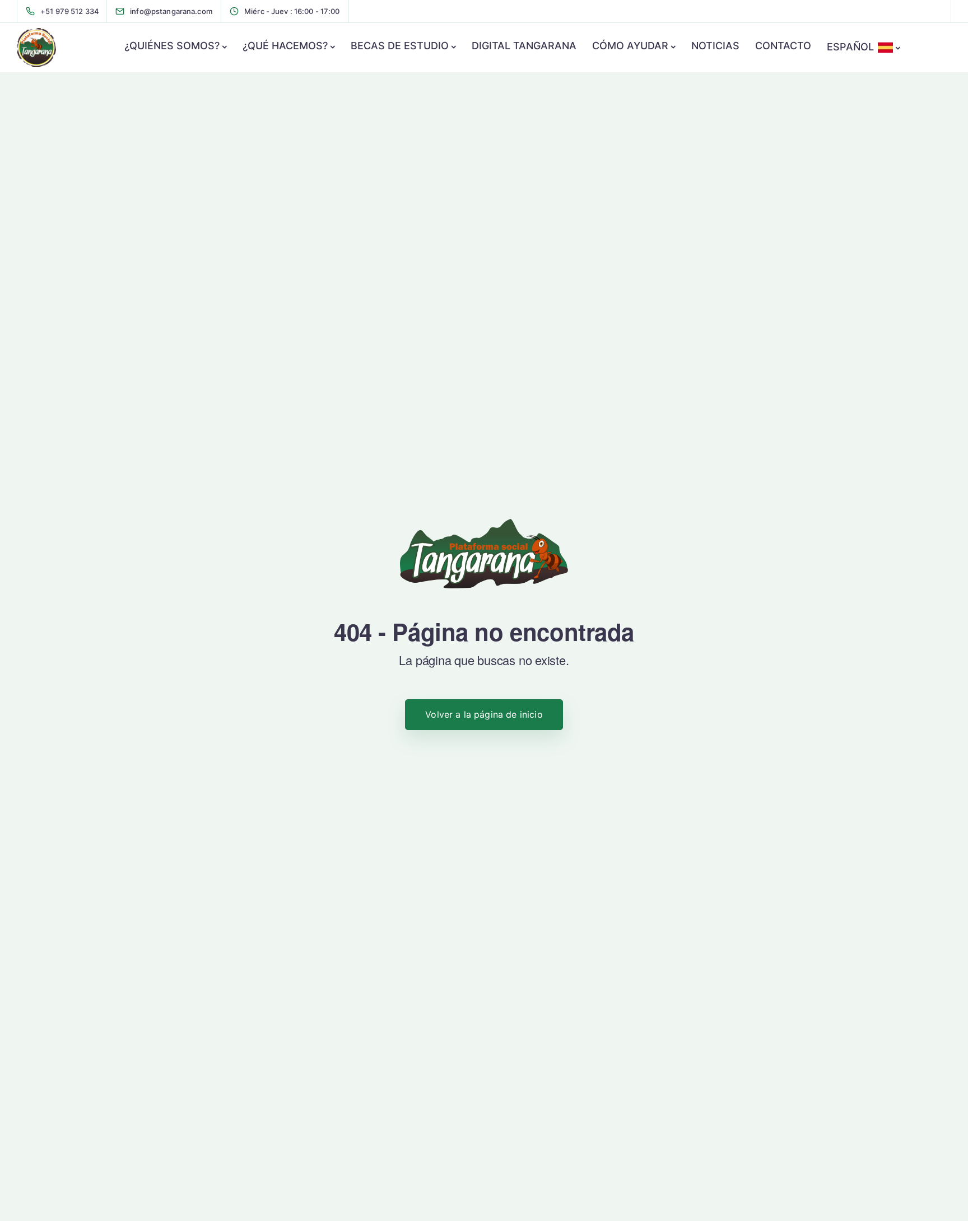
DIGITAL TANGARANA (524, 46)
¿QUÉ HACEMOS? (285, 46)
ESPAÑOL (850, 47)
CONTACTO (783, 46)
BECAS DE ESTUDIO (400, 46)
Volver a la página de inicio (483, 714)
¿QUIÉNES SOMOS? (172, 46)
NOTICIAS (715, 46)
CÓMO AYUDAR (630, 46)
